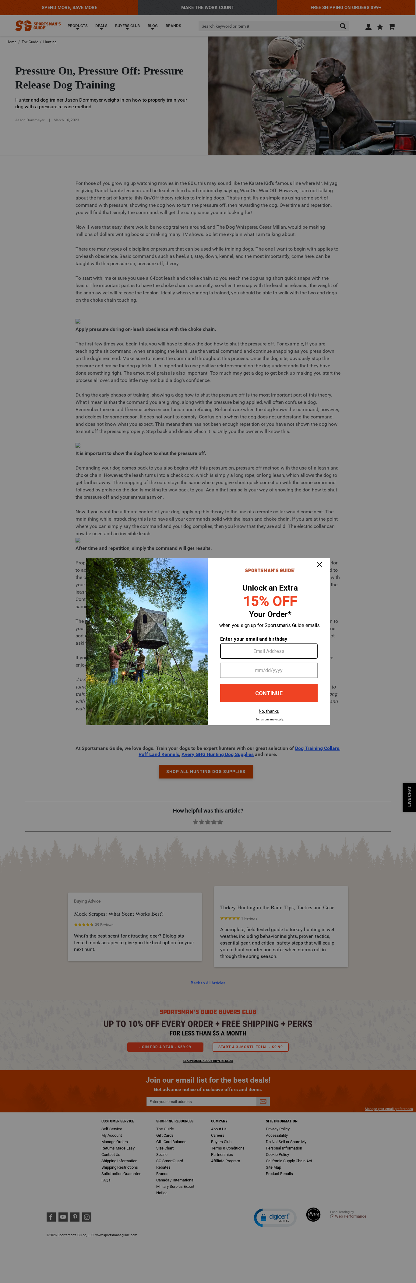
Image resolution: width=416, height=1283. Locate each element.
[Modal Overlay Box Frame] (208, 641)
